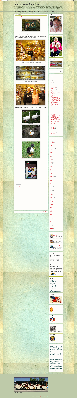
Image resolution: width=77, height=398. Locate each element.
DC (50, 156)
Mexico (51, 183)
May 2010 (52, 128)
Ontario (51, 207)
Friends (51, 162)
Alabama (51, 139)
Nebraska (51, 193)
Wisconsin (51, 228)
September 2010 (53, 89)
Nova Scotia (51, 204)
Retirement (51, 215)
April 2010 (52, 129)
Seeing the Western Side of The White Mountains (55, 118)
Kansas (51, 172)
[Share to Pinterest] (20, 184)
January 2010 (53, 133)
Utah (50, 222)
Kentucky (51, 173)
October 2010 (53, 88)
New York (51, 200)
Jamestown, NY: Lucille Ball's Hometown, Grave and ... (55, 97)
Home (16, 11)
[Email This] (16, 184)
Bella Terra (51, 146)
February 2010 (53, 132)
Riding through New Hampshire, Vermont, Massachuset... (55, 120)
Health (51, 166)
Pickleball (51, 211)
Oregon (51, 208)
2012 (51, 82)
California (51, 149)
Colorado (51, 152)
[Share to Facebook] (19, 184)
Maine (50, 179)
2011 (51, 83)
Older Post (45, 211)
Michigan (51, 184)
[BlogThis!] (17, 184)
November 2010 (53, 87)
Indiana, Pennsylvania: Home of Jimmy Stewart (55, 95)
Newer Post (16, 211)
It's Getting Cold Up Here (54, 105)
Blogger (47, 396)
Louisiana (51, 177)
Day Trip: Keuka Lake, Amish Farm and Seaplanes (55, 104)
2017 (51, 76)
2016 (51, 77)
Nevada (51, 194)
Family (51, 159)
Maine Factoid (53, 123)
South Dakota (52, 218)
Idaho (50, 169)
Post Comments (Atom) (32, 214)
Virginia (51, 225)
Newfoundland (52, 201)
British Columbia (52, 148)
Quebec (51, 214)
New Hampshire (52, 197)
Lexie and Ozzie (52, 11)
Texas (50, 221)
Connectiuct (51, 153)
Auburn (51, 145)
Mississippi (51, 187)
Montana (51, 190)
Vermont (51, 224)
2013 (51, 81)
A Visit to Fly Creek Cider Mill (55, 106)
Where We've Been (32, 11)
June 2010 (53, 127)
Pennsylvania (51, 210)
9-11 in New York (53, 114)
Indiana (51, 170)
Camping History (21, 11)
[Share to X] (18, 184)
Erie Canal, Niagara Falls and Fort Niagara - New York (55, 99)
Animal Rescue (52, 142)
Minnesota (51, 186)
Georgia (51, 163)
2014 (51, 80)
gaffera (41, 396)
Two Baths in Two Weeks (54, 102)
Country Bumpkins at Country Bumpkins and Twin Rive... (55, 116)
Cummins (51, 155)
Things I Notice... (39, 11)
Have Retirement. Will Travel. (26, 3)
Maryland (51, 180)
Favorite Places (46, 11)
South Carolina (52, 217)
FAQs (26, 11)
